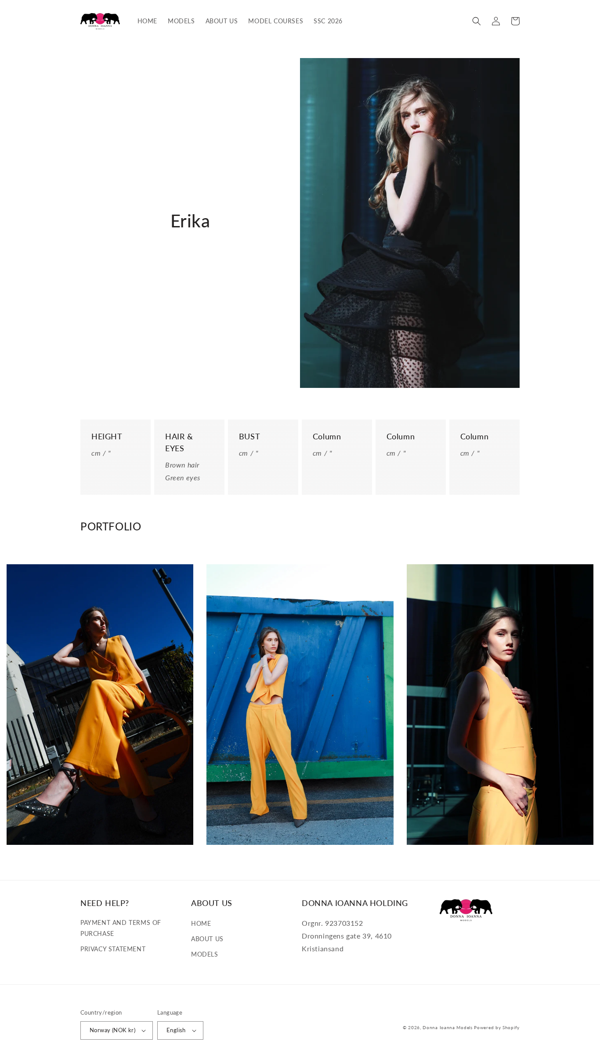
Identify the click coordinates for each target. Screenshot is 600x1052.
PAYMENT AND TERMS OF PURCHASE (120, 928)
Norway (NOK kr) (112, 1030)
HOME (201, 923)
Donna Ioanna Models (447, 1027)
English (176, 1030)
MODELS (204, 954)
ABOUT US (207, 938)
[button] (476, 21)
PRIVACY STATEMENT (112, 949)
